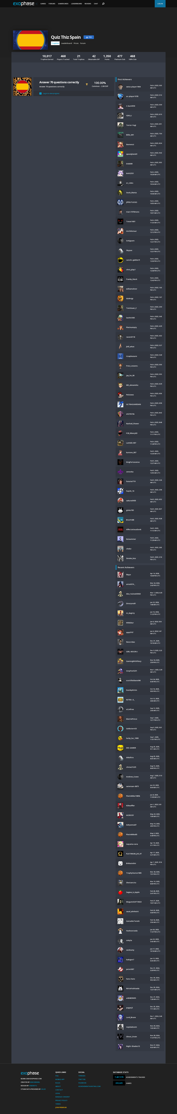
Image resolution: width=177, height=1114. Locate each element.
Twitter (81, 1079)
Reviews (88, 4)
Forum (83, 43)
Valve (43, 1089)
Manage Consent (62, 1097)
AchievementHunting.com (89, 1086)
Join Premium (61, 1107)
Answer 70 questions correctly (59, 82)
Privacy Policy (61, 1100)
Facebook (82, 1083)
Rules (57, 1083)
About (58, 1086)
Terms (58, 1104)
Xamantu (33, 1086)
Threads (81, 1076)
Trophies (55, 43)
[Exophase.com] (25, 3)
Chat (96, 4)
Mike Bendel (35, 1082)
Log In (160, 4)
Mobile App (59, 1079)
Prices (76, 43)
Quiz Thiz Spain (66, 37)
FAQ (56, 1076)
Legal (57, 1093)
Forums (52, 4)
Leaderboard (76, 4)
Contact (59, 1090)
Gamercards (63, 4)
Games (43, 4)
